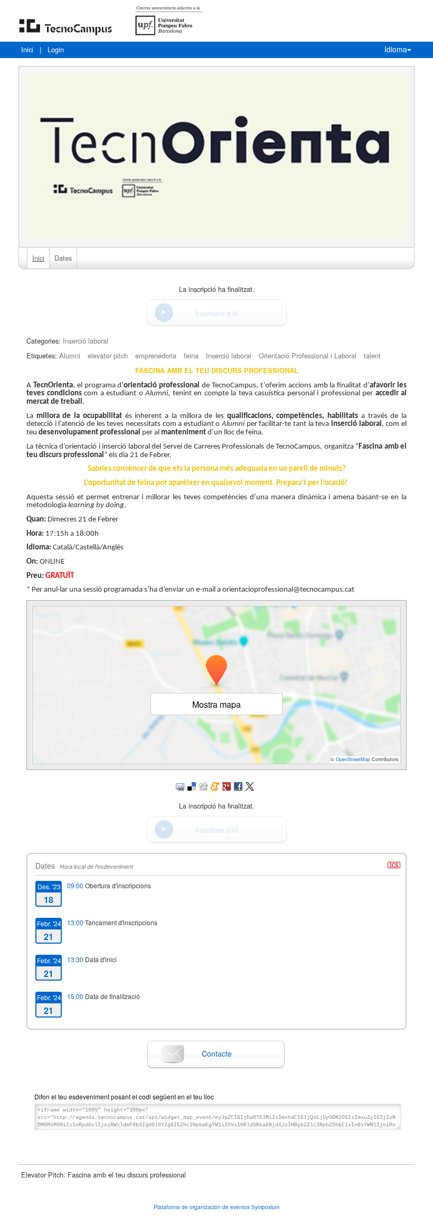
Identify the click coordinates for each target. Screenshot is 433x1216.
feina (191, 355)
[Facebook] (238, 785)
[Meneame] (215, 785)
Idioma (395, 49)
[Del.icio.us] (191, 785)
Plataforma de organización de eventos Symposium (216, 1207)
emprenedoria (155, 355)
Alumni (69, 355)
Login (56, 49)
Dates (63, 258)
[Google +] (226, 785)
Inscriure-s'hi (216, 313)
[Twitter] (250, 785)
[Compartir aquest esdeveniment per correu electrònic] (180, 785)
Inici (27, 49)
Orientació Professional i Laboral (307, 355)
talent (372, 355)
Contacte (217, 1053)
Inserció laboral (85, 341)
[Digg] (203, 785)
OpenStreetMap (353, 759)
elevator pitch (108, 355)
